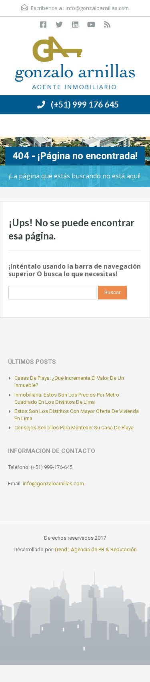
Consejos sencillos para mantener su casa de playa (74, 428)
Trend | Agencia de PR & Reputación (95, 549)
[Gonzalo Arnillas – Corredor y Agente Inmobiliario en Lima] (75, 63)
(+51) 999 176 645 (85, 104)
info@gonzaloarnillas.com (97, 8)
